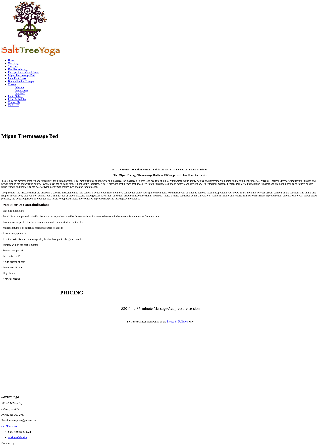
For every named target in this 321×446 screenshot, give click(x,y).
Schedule (19, 87)
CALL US (13, 105)
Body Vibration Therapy (21, 81)
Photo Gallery (15, 96)
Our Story (13, 63)
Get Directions (9, 426)
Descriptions (21, 90)
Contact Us (14, 102)
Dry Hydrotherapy (18, 69)
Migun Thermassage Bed (21, 75)
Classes (12, 84)
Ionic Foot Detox (17, 78)
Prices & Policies (17, 99)
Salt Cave (13, 66)
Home (11, 60)
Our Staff (20, 93)
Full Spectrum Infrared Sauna (23, 72)
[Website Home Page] (30, 55)
